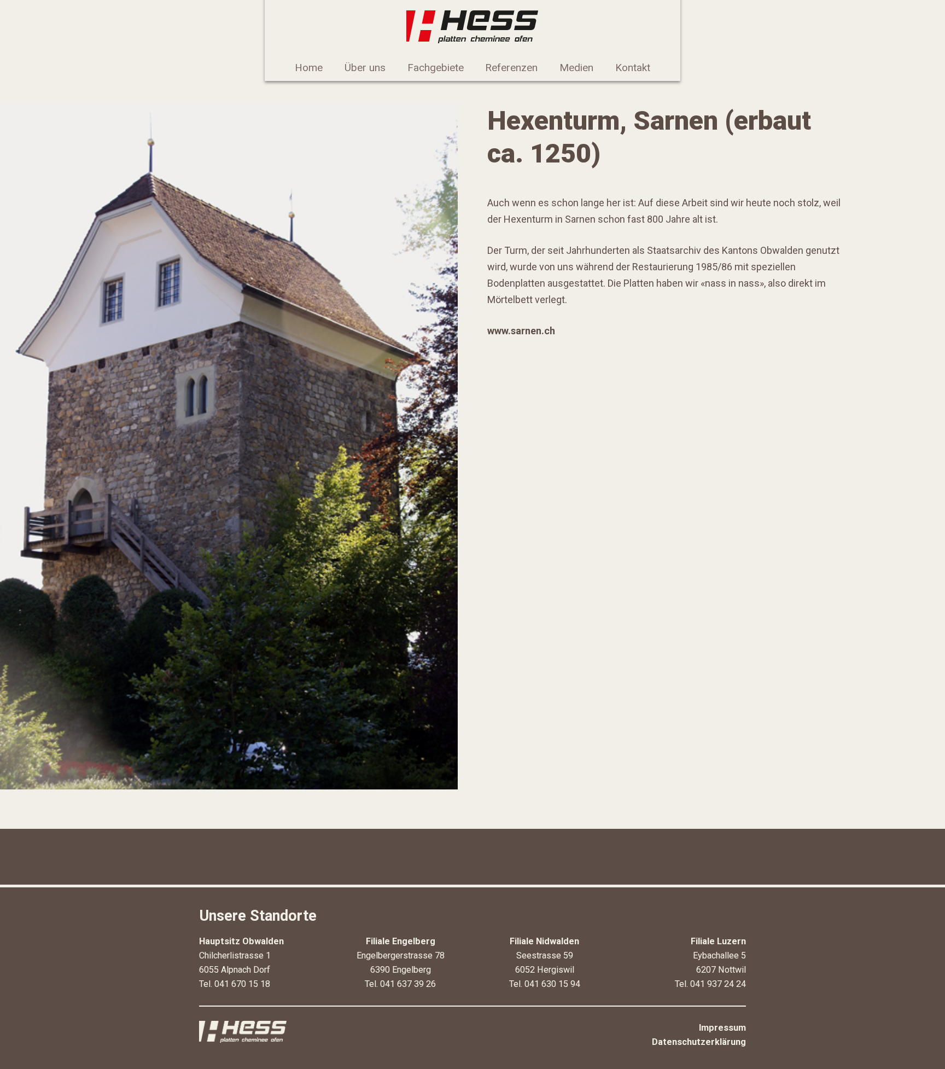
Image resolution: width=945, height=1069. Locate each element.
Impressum (722, 1027)
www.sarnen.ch (521, 330)
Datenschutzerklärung (699, 1042)
